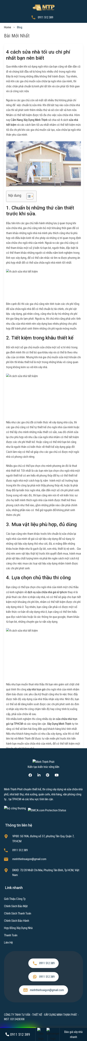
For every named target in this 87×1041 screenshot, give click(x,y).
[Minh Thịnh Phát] (43, 7)
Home (7, 27)
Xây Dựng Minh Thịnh (59, 724)
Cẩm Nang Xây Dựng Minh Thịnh (29, 120)
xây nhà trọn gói (36, 689)
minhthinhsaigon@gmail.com (29, 859)
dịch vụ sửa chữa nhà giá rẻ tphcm (47, 592)
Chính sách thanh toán (17, 913)
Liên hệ (8, 942)
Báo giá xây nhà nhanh (73, 1034)
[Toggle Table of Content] (27, 196)
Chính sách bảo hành (16, 921)
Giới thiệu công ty (14, 899)
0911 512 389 (45, 17)
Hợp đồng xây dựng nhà (18, 928)
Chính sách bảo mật (16, 906)
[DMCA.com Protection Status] (47, 810)
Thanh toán (10, 935)
